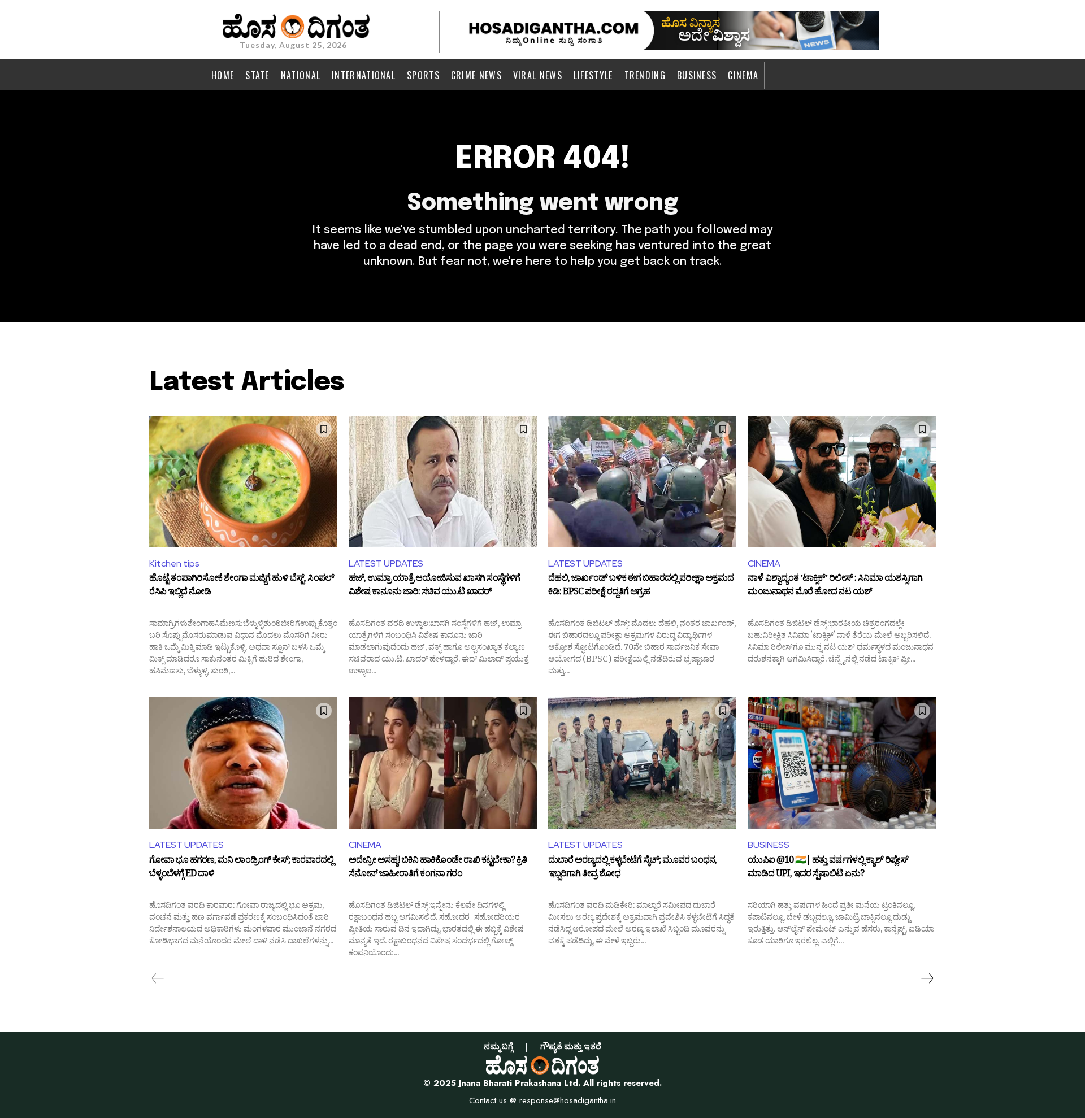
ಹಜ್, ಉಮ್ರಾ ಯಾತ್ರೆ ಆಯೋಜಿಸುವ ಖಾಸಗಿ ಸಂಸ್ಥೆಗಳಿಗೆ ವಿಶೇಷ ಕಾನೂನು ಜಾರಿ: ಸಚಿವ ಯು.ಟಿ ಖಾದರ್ (434, 586)
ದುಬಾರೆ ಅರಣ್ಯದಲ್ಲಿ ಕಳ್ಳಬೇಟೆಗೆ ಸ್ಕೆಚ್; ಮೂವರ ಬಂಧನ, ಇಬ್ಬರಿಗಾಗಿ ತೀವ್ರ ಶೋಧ (632, 868)
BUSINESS (768, 845)
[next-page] (927, 978)
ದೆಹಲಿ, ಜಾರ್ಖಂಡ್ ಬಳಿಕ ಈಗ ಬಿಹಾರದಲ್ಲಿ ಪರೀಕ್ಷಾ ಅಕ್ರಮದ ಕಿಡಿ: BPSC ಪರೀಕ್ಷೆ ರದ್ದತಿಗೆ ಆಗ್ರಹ (641, 586)
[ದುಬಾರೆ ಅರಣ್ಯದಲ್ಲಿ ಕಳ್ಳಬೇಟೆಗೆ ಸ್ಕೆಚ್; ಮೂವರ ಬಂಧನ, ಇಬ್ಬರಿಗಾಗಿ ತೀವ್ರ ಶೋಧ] (642, 763)
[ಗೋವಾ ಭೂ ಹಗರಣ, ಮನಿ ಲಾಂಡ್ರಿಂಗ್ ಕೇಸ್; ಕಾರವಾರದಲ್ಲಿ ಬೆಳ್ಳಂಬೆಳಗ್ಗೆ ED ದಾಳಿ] (243, 763)
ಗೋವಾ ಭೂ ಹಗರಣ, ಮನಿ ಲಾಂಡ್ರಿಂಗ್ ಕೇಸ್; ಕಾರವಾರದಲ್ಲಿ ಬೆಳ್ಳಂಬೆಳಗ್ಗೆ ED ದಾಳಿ (241, 868)
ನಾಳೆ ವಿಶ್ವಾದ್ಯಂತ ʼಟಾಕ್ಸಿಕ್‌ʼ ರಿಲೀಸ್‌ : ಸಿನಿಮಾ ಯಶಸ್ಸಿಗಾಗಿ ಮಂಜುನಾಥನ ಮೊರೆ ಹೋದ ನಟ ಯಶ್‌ (835, 586)
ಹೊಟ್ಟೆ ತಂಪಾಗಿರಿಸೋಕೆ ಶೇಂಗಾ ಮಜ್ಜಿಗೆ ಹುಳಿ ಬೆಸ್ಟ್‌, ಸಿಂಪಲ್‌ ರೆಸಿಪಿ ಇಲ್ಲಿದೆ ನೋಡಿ (241, 586)
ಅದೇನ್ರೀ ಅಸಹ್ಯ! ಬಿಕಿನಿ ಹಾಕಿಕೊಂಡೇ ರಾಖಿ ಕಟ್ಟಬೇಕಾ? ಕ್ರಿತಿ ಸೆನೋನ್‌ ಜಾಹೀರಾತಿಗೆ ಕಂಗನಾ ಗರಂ (438, 868)
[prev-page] (158, 978)
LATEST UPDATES (386, 563)
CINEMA (764, 563)
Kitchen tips (174, 563)
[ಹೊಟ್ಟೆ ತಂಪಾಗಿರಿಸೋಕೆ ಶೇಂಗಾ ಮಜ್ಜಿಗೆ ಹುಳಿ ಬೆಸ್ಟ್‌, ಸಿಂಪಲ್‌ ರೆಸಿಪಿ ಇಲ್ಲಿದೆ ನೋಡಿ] (243, 481)
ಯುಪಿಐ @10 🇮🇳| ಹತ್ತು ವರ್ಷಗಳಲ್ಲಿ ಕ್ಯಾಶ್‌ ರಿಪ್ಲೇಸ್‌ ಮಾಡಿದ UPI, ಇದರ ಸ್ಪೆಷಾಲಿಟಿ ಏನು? (828, 868)
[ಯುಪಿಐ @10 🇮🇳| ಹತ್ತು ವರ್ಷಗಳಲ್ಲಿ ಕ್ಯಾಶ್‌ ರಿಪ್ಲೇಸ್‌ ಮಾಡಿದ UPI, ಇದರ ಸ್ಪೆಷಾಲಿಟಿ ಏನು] (842, 763)
